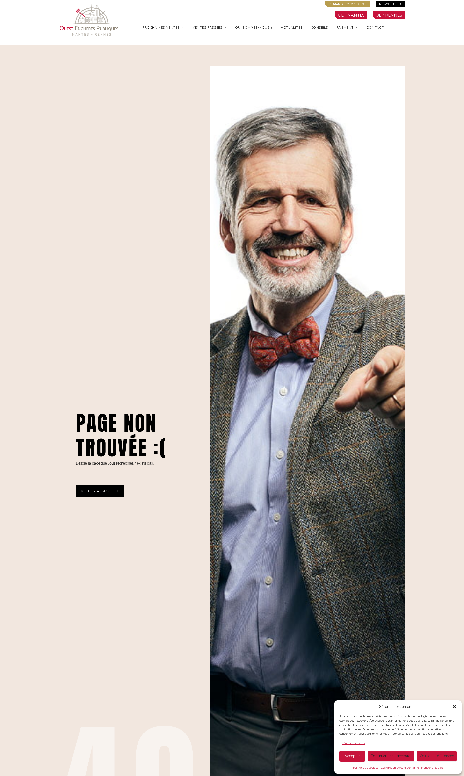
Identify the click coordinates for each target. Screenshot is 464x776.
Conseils (319, 27)
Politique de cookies (365, 767)
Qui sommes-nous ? (254, 27)
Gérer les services (353, 743)
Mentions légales (432, 767)
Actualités (292, 27)
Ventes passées (207, 27)
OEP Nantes (351, 15)
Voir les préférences (437, 756)
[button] (454, 706)
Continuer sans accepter (391, 756)
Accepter (352, 756)
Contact (375, 27)
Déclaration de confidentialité (400, 767)
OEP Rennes (389, 15)
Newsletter (390, 4)
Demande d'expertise (347, 4)
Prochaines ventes (161, 27)
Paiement (345, 27)
